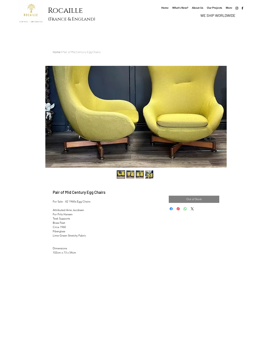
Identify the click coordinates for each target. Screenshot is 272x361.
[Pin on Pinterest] (178, 209)
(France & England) (71, 19)
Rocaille (67, 11)
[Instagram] (237, 8)
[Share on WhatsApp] (185, 209)
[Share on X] (192, 209)
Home (56, 52)
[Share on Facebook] (171, 209)
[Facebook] (242, 8)
